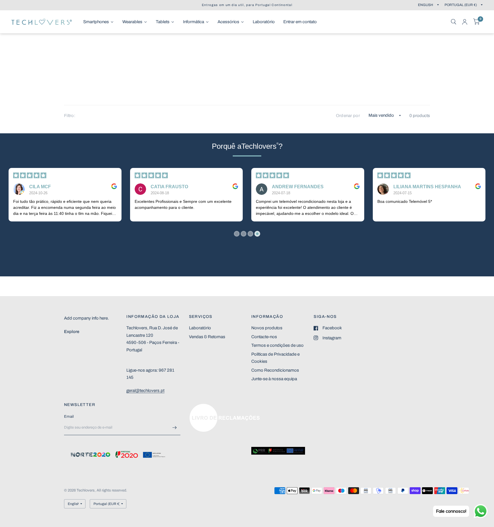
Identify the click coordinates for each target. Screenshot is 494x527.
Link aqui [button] (198, 406)
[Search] (453, 21)
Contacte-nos (264, 336)
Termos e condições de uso (277, 345)
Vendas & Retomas (207, 336)
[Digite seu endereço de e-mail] (174, 427)
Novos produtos (266, 328)
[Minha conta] (464, 21)
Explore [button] (71, 331)
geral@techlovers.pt (145, 390)
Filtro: (69, 115)
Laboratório (200, 328)
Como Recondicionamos (275, 370)
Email (69, 417)
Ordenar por (348, 115)
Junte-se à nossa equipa (274, 379)
